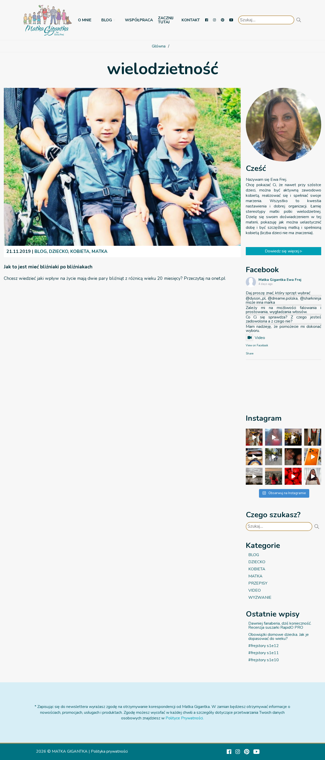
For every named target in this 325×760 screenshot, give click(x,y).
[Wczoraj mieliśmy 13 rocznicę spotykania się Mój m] (293, 456)
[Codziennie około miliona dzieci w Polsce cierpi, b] (312, 437)
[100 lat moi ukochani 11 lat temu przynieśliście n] (254, 437)
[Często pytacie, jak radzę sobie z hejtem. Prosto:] (312, 476)
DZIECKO (58, 251)
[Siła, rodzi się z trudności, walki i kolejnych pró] (273, 476)
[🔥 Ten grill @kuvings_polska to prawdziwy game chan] (254, 456)
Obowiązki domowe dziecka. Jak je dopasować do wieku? (278, 637)
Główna (159, 46)
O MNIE (84, 20)
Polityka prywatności (109, 751)
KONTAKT (191, 20)
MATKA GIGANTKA (70, 751)
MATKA (99, 251)
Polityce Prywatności (184, 718)
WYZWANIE (259, 597)
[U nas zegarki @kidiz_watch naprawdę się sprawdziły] (273, 456)
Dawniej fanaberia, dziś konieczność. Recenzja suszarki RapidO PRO (279, 625)
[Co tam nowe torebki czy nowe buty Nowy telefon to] (312, 456)
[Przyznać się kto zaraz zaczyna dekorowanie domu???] (273, 437)
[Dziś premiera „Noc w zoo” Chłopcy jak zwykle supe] (293, 437)
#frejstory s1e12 (263, 646)
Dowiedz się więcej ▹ (283, 251)
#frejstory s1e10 (263, 660)
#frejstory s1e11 (263, 653)
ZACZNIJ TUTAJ (165, 20)
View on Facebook (257, 346)
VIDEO (254, 590)
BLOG (106, 20)
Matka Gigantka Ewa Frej (279, 280)
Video (260, 338)
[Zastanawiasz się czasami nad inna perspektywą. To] (254, 476)
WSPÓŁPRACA (139, 20)
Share (249, 353)
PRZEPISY (257, 583)
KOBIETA (79, 251)
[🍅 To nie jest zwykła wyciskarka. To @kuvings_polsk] (293, 476)
